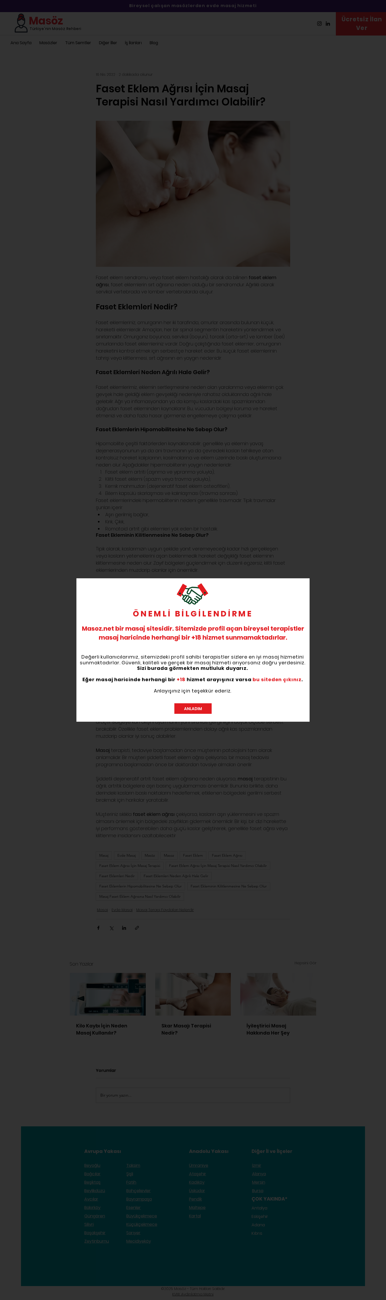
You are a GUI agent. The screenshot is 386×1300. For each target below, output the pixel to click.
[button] (193, 708)
